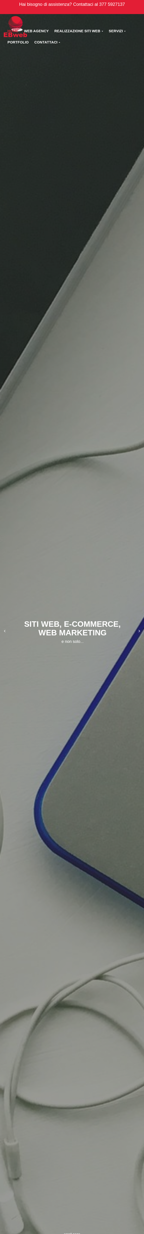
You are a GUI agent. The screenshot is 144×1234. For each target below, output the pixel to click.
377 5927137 (112, 4)
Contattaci (46, 42)
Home (13, 31)
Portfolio (18, 42)
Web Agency (36, 31)
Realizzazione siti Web (77, 31)
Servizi (116, 31)
